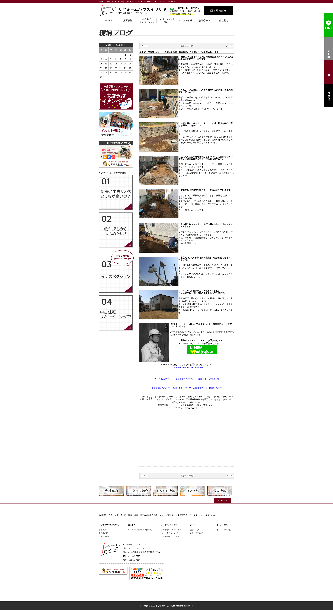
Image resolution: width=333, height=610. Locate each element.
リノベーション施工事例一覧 (140, 530)
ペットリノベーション (170, 533)
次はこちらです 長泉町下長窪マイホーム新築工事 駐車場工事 (187, 379)
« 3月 (108, 45)
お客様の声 (103, 533)
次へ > (229, 46)
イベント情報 (328, 48)
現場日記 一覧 (187, 46)
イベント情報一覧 (224, 530)
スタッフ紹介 (104, 536)
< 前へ (144, 46)
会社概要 (102, 530)
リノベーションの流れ (166, 20)
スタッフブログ (196, 533)
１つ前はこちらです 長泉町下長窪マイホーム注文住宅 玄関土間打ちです (186, 388)
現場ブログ (194, 530)
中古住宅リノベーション (171, 530)
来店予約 (328, 72)
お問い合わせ (328, 95)
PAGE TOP (222, 501)
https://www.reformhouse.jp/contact (187, 367)
